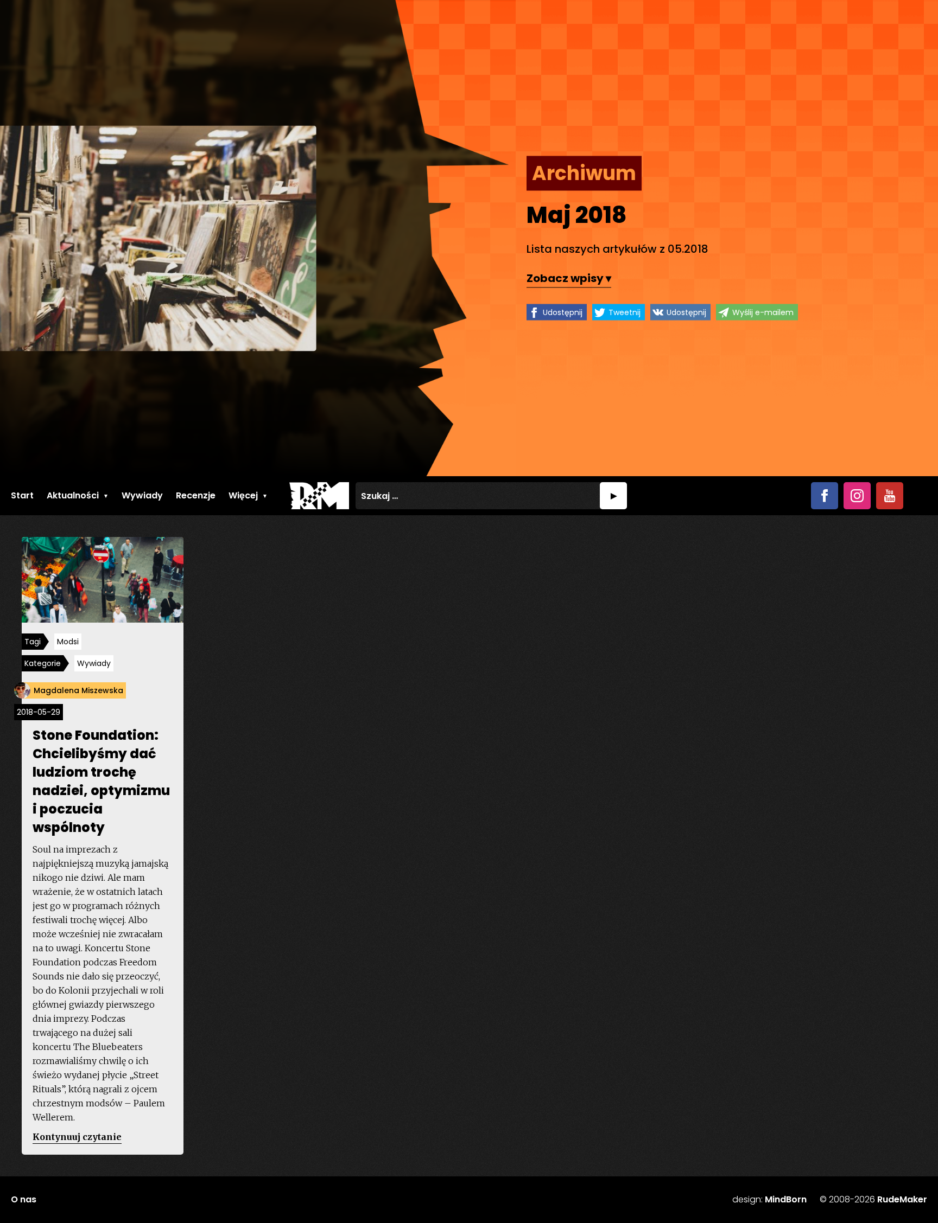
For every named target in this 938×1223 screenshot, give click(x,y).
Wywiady (142, 495)
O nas (23, 1199)
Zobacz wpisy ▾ (569, 278)
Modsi (68, 641)
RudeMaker (902, 1199)
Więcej (243, 495)
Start (22, 495)
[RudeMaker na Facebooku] (824, 495)
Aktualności (73, 495)
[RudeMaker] (319, 495)
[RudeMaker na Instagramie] (857, 495)
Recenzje (196, 495)
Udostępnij (562, 312)
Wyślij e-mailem (763, 312)
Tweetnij (625, 312)
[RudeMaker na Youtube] (889, 495)
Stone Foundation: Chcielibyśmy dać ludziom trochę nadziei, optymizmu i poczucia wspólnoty (101, 781)
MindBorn (786, 1199)
